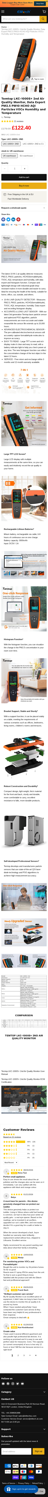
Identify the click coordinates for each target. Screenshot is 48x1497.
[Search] (43, 19)
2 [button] (18, 1355)
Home (4, 27)
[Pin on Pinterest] (18, 219)
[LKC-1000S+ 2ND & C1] (33, 147)
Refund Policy (37, 1483)
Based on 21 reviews (12, 1137)
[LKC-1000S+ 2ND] (11, 147)
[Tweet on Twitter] (8, 219)
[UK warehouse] (9, 159)
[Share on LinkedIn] (13, 219)
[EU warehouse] (26, 159)
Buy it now (24, 185)
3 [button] (24, 1355)
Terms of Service (8, 1483)
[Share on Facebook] (3, 219)
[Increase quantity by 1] (25, 168)
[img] (17, 1170)
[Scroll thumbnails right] (44, 88)
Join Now (40, 4)
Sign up (38, 1451)
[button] (7, 121)
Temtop (7, 117)
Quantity (4, 163)
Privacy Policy (23, 1483)
